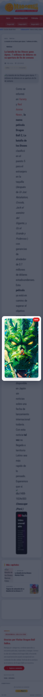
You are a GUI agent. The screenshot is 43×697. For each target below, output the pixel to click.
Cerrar (36, 319)
